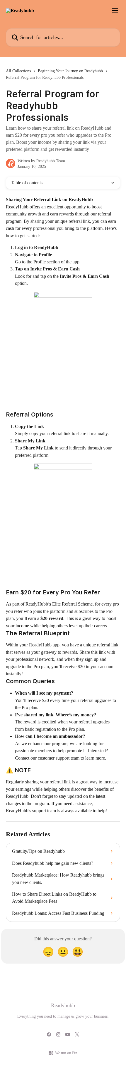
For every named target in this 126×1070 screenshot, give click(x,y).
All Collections (18, 71)
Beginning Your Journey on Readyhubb (70, 71)
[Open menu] (115, 10)
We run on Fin (66, 1053)
